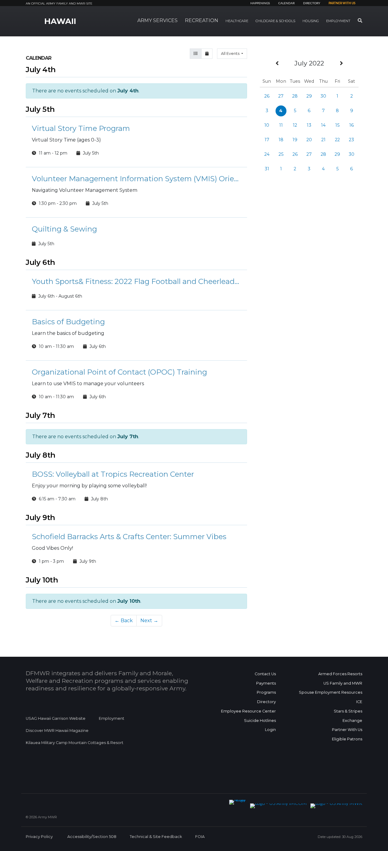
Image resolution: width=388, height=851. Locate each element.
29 (309, 96)
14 (323, 125)
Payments (266, 683)
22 (337, 139)
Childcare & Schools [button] (275, 21)
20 (309, 139)
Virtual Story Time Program (81, 128)
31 (267, 169)
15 (337, 125)
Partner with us (342, 3)
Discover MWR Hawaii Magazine (57, 730)
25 (281, 154)
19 (295, 139)
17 (267, 139)
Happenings (260, 3)
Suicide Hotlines (260, 720)
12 (295, 125)
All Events (230, 53)
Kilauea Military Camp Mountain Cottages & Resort (74, 742)
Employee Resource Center (248, 711)
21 (323, 139)
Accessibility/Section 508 (91, 836)
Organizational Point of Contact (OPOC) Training (119, 372)
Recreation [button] (201, 20)
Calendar (286, 3)
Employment (111, 718)
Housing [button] (311, 21)
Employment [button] (338, 21)
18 (281, 139)
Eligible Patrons (347, 739)
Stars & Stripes (348, 711)
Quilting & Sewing (64, 229)
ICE (359, 701)
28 (295, 96)
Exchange (352, 720)
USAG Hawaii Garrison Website (55, 718)
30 (323, 96)
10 (266, 125)
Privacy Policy (39, 836)
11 (281, 125)
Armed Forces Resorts (340, 674)
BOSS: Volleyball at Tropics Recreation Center (113, 474)
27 (280, 96)
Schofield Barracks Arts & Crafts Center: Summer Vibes (129, 536)
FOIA (200, 836)
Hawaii (60, 21)
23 (351, 139)
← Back (124, 620)
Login (270, 729)
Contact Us (265, 674)
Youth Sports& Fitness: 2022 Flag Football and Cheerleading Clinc (136, 281)
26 (266, 96)
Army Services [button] (157, 20)
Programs (266, 692)
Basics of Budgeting (68, 321)
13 (309, 125)
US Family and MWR (342, 683)
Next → (149, 620)
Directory (311, 3)
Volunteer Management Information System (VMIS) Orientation (136, 178)
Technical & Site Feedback (156, 836)
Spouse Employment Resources (330, 692)
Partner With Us (347, 729)
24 (266, 154)
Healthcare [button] (237, 21)
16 (351, 125)
